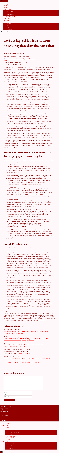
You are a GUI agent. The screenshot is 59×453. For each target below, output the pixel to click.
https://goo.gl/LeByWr (17, 333)
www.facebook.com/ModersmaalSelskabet (37, 358)
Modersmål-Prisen (9, 18)
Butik (5, 6)
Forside (6, 4)
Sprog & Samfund (9, 16)
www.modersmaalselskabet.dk (12, 358)
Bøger (6, 7)
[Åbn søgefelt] (7, 32)
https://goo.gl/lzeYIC (28, 340)
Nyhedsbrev (10, 14)
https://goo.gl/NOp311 (25, 353)
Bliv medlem (10, 11)
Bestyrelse (10, 23)
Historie (9, 25)
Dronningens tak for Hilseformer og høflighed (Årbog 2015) (22, 362)
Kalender (6, 20)
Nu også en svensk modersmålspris (15, 360)
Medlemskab (8, 9)
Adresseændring (12, 13)
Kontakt (9, 29)
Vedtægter (10, 27)
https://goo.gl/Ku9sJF (19, 346)
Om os (6, 22)
